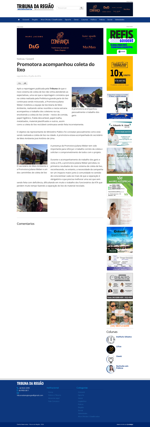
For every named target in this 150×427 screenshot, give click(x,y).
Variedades (119, 20)
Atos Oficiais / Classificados (51, 20)
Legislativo (82, 401)
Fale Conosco (53, 401)
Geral (76, 20)
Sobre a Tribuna (54, 395)
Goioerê (25, 20)
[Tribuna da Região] (35, 6)
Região (35, 20)
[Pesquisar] (81, 8)
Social (109, 20)
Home (50, 392)
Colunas (84, 20)
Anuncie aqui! (54, 398)
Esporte (68, 20)
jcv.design (130, 424)
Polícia (102, 20)
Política (94, 20)
